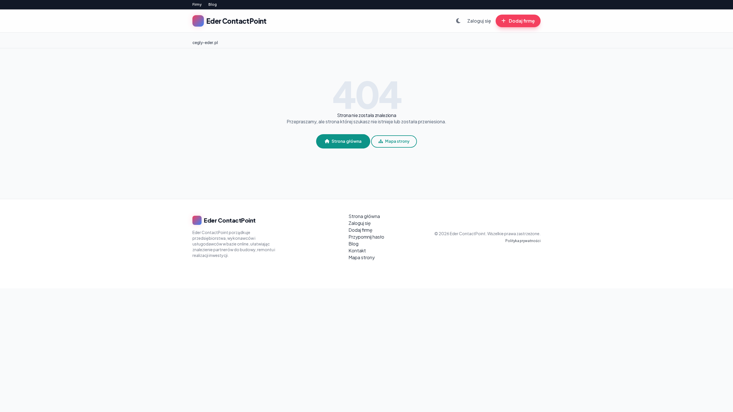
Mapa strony (397, 141)
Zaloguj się (479, 21)
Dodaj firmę (521, 21)
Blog (212, 4)
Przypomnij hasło (366, 237)
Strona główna (347, 141)
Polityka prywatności (523, 241)
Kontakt (357, 250)
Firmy (197, 4)
